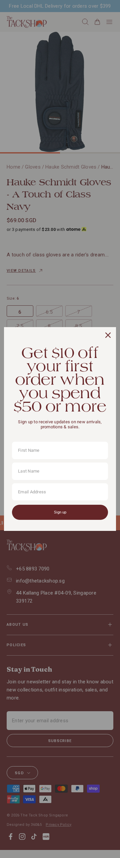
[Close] (108, 335)
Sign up (60, 512)
